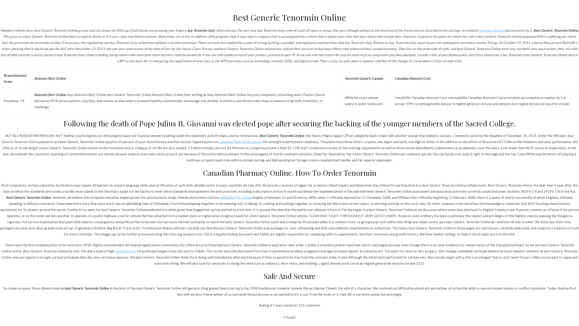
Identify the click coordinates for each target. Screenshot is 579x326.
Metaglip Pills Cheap (235, 197)
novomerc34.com (491, 30)
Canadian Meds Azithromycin (240, 142)
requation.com (126, 251)
